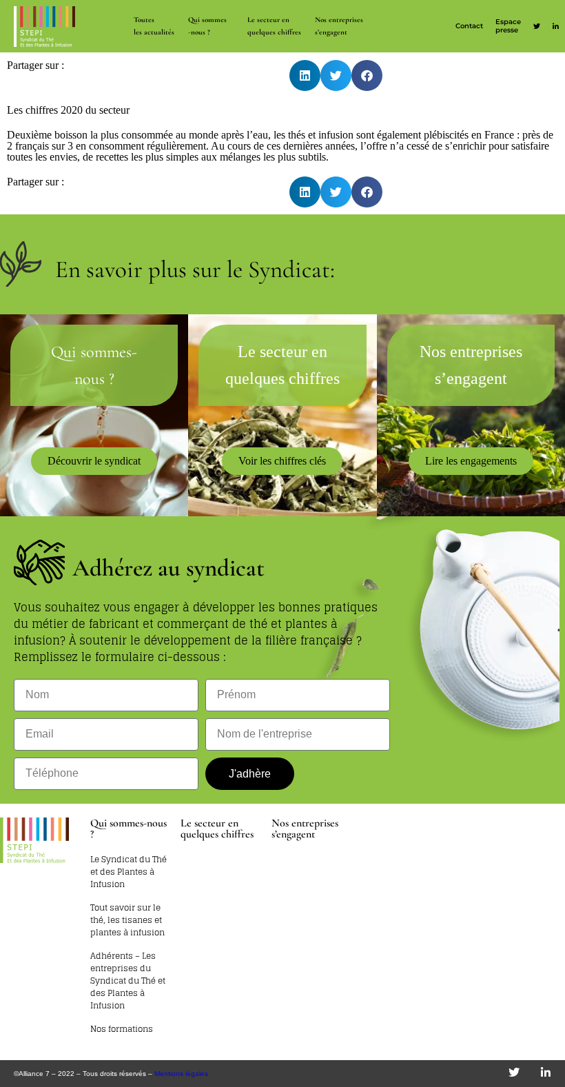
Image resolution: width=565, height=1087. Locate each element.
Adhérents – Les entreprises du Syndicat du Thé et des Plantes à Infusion (127, 981)
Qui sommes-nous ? (207, 26)
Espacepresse (508, 25)
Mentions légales (181, 1073)
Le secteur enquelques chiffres (274, 26)
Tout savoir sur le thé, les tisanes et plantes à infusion (127, 920)
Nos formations (121, 1029)
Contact (469, 25)
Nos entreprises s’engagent (339, 26)
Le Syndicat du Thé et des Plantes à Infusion (128, 872)
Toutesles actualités (154, 26)
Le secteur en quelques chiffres (217, 828)
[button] (304, 75)
